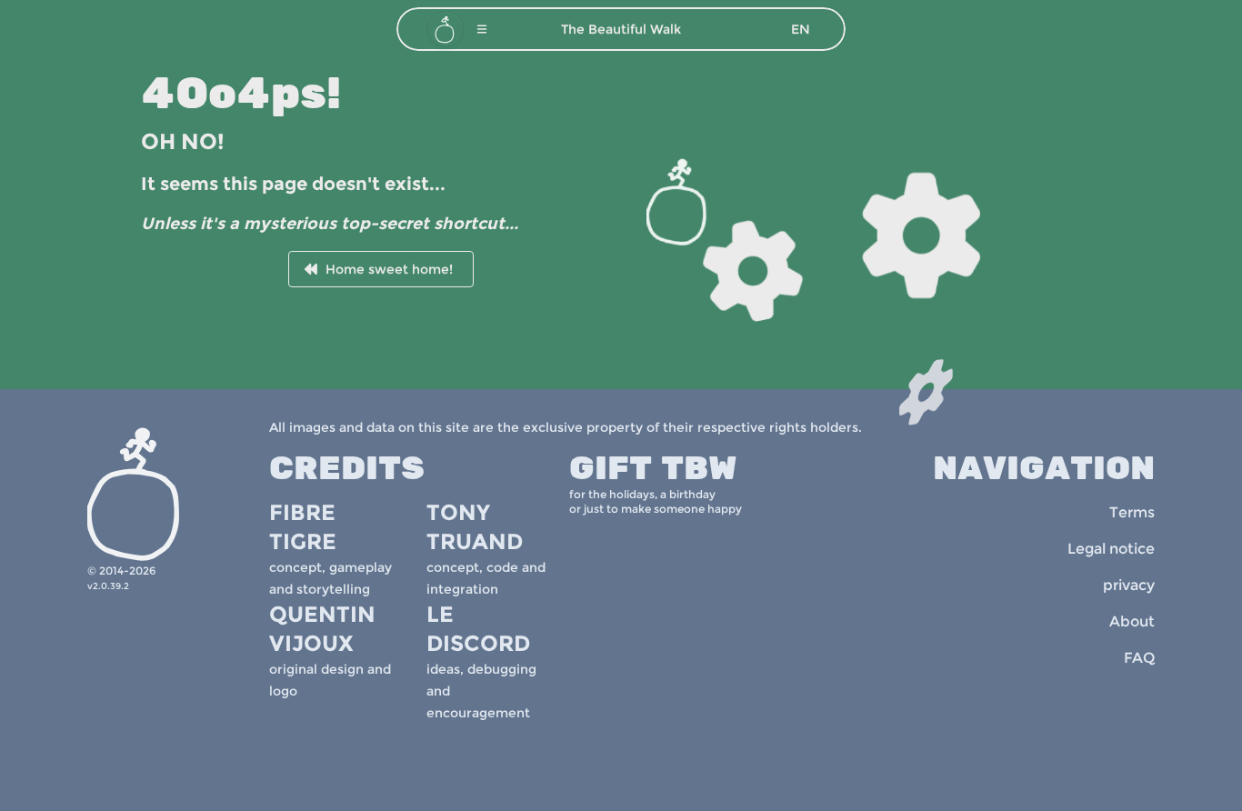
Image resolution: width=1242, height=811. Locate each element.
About (1132, 621)
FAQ (1139, 657)
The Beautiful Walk (621, 29)
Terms (1132, 512)
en (800, 29)
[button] (481, 29)
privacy (1129, 585)
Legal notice (1111, 548)
